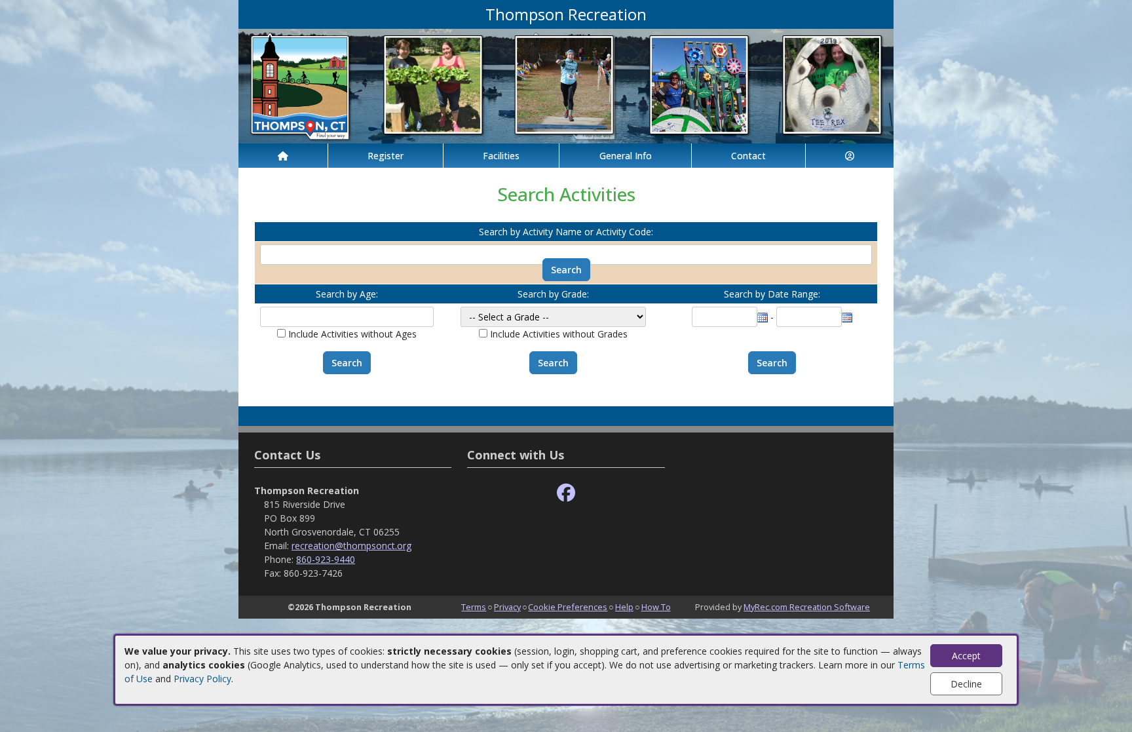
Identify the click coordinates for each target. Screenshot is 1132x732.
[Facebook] (566, 493)
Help (624, 607)
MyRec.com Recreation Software (807, 607)
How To (656, 607)
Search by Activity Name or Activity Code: (566, 231)
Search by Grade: (553, 294)
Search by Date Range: (772, 294)
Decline (966, 684)
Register (386, 155)
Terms (473, 607)
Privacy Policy (202, 678)
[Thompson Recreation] (566, 85)
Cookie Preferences (567, 607)
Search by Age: (347, 294)
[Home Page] (283, 156)
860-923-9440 (325, 559)
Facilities (501, 155)
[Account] (850, 156)
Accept (966, 655)
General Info (625, 155)
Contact (748, 155)
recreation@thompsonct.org (351, 545)
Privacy (507, 607)
